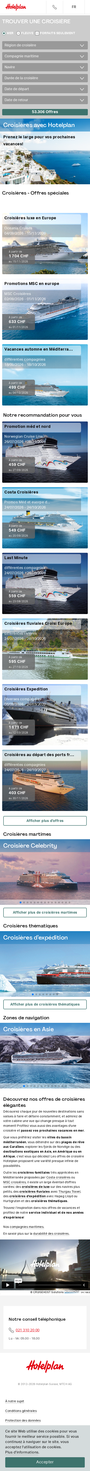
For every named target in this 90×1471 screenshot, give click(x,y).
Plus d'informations (21, 1452)
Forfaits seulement (57, 33)
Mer (10, 33)
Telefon (55, 7)
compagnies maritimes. (27, 1227)
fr (74, 7)
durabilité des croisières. (51, 1233)
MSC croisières (14, 1182)
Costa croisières (58, 1177)
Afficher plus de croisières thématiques (45, 1004)
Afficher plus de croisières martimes (45, 912)
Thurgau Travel (69, 1191)
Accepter (45, 1462)
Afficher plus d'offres (45, 821)
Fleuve (27, 33)
